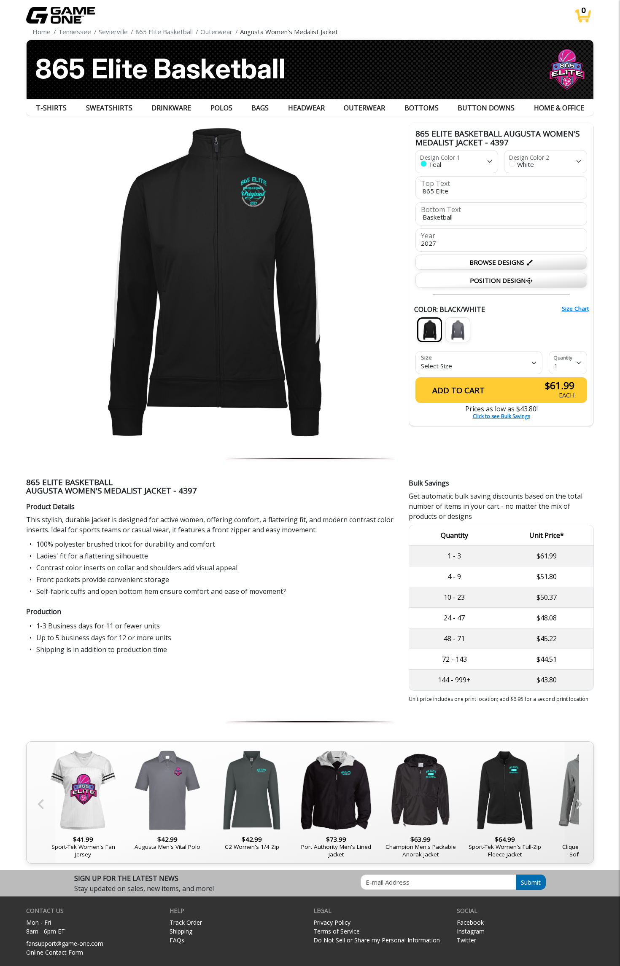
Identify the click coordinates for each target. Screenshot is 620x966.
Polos (221, 108)
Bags (260, 108)
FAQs (177, 940)
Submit (531, 882)
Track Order (186, 922)
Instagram (471, 931)
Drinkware (171, 108)
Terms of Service (336, 931)
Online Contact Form (54, 952)
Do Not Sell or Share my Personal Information (376, 940)
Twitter (466, 940)
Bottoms (421, 108)
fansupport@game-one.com (64, 943)
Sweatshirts (109, 108)
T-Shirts (51, 108)
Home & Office (559, 108)
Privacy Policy (331, 922)
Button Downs (486, 108)
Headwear (306, 108)
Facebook (470, 922)
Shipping (181, 931)
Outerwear (364, 108)
